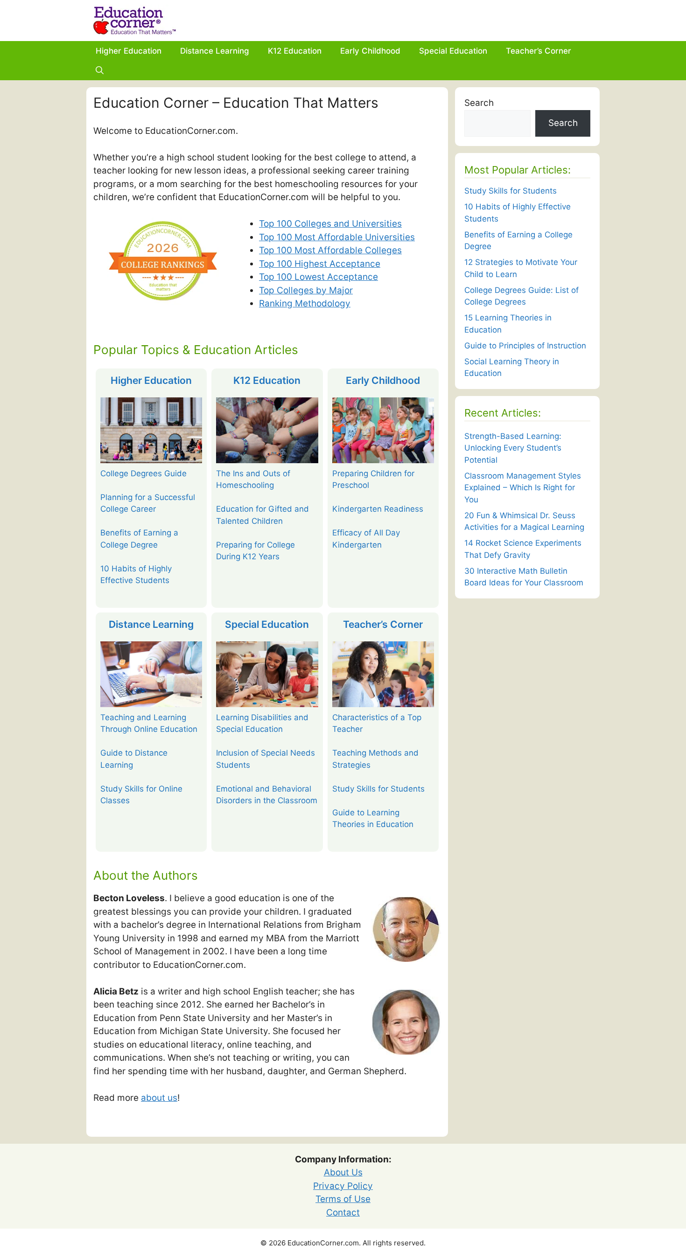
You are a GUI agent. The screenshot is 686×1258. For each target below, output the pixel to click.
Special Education (453, 51)
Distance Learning (214, 51)
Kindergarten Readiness (377, 509)
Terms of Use (343, 1199)
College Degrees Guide (143, 473)
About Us (343, 1172)
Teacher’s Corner (538, 51)
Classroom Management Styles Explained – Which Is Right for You (522, 487)
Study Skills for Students (378, 788)
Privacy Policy (343, 1186)
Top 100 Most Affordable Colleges (330, 250)
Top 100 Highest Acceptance (319, 263)
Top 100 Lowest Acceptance (318, 276)
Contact (343, 1212)
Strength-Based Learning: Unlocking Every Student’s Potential (512, 448)
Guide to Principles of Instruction (525, 345)
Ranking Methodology (304, 303)
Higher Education (128, 51)
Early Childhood (370, 51)
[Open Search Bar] (99, 70)
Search (479, 102)
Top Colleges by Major (306, 290)
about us (159, 1097)
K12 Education (295, 51)
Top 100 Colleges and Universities (330, 223)
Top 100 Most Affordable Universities (337, 237)
